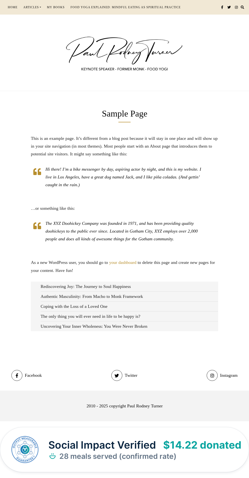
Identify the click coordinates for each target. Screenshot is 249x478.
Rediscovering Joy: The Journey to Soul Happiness (86, 286)
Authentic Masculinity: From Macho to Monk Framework (92, 296)
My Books (56, 7)
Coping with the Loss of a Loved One (74, 306)
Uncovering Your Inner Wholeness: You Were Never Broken (94, 326)
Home (13, 7)
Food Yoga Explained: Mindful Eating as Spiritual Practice (126, 7)
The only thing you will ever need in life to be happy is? (90, 316)
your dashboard (122, 262)
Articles (31, 7)
